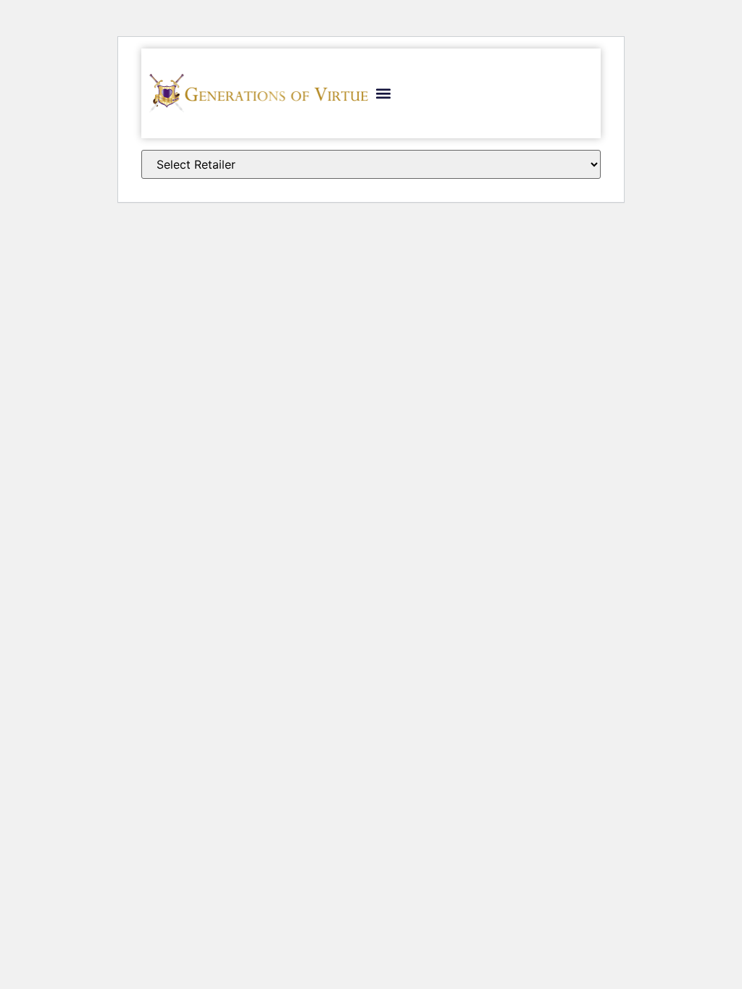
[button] (383, 93)
